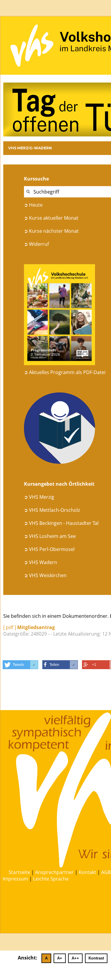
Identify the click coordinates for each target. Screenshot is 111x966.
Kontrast (96, 958)
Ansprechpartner (54, 872)
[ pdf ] (29, 627)
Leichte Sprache (51, 878)
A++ (75, 958)
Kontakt (87, 872)
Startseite (19, 872)
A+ (59, 958)
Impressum (15, 878)
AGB (106, 872)
